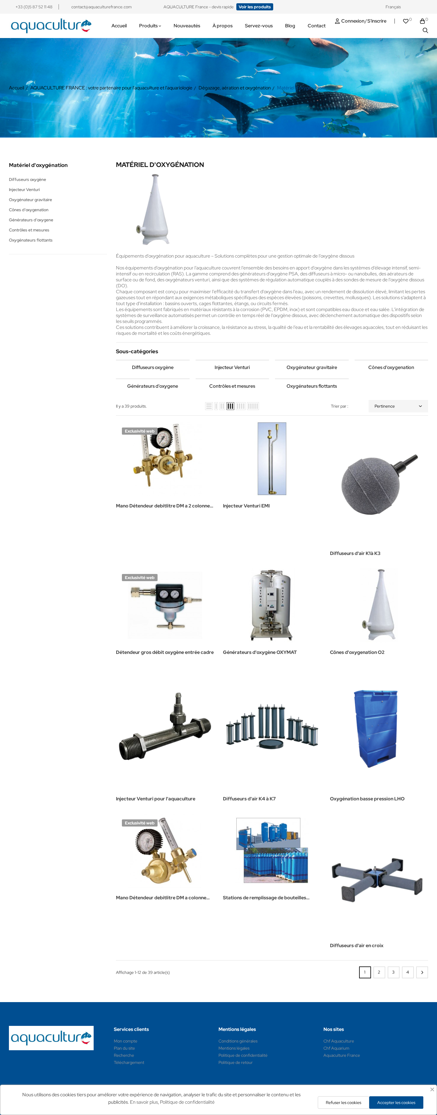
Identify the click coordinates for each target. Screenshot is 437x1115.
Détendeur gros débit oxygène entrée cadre (165, 652)
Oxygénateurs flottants (31, 240)
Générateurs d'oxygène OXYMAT (260, 652)
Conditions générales (237, 1041)
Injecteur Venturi (24, 189)
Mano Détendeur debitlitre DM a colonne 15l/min (161, 898)
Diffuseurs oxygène (27, 179)
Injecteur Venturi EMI (246, 506)
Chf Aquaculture (338, 1041)
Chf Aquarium (336, 1048)
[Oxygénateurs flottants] (312, 378)
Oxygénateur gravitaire (30, 199)
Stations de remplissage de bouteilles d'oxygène (264, 898)
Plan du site (124, 1048)
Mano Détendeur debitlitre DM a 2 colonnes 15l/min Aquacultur (164, 506)
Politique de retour (235, 1062)
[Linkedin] (425, 7)
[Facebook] (414, 7)
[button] (254, 6)
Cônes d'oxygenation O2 (357, 652)
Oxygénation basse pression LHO (367, 799)
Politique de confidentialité (243, 1055)
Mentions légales (233, 1048)
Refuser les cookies (343, 1102)
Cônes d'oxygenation (28, 209)
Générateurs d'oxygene (31, 220)
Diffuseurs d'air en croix (356, 945)
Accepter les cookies (396, 1102)
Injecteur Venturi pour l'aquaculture (155, 799)
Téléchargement (129, 1062)
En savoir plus (144, 1102)
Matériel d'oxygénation (38, 165)
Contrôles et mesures (29, 230)
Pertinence (385, 406)
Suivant (422, 972)
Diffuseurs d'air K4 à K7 (249, 799)
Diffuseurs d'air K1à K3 (355, 553)
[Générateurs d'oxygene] (153, 378)
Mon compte (125, 1041)
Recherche (124, 1055)
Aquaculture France (341, 1055)
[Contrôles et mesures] (232, 378)
